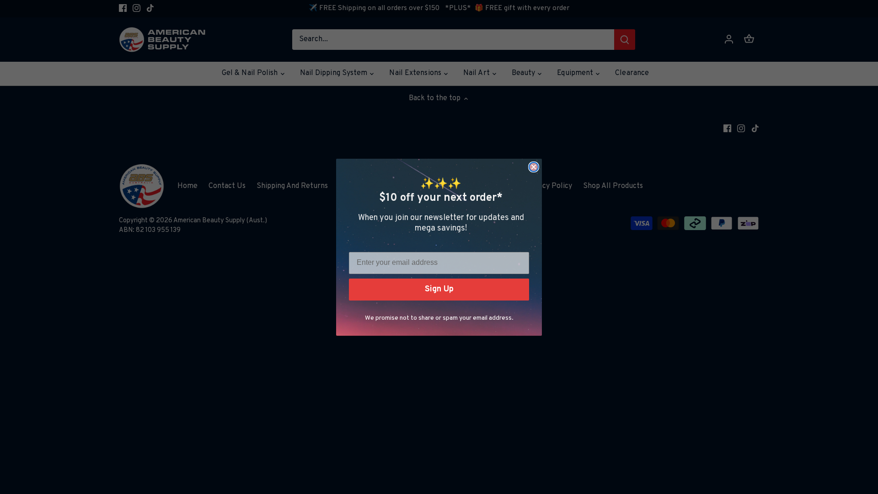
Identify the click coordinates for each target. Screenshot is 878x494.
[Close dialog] (533, 167)
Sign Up (439, 289)
